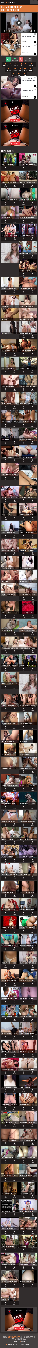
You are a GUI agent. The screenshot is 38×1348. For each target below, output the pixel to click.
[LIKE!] (8, 59)
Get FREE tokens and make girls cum (28, 35)
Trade (15, 1342)
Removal (23, 1342)
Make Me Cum (26, 46)
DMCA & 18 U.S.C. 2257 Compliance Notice (19, 1344)
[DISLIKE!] (21, 59)
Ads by (25, 242)
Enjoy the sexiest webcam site (27, 91)
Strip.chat (25, 41)
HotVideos (7, 2)
